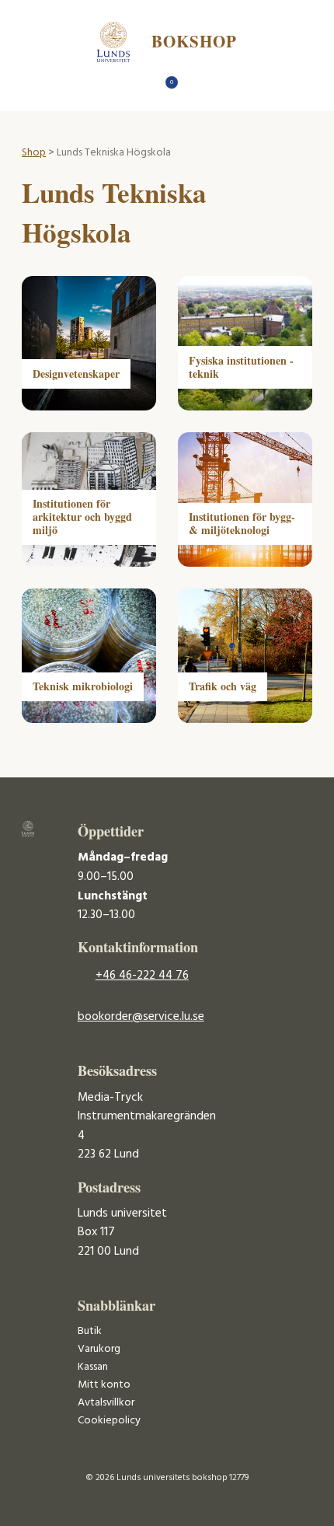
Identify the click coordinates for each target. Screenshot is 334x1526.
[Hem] (140, 86)
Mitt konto (104, 1385)
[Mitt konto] (194, 86)
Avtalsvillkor (106, 1403)
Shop (34, 153)
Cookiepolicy (109, 1421)
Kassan (93, 1367)
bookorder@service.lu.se (141, 1016)
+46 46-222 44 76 (142, 975)
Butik (90, 1331)
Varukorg (99, 1349)
